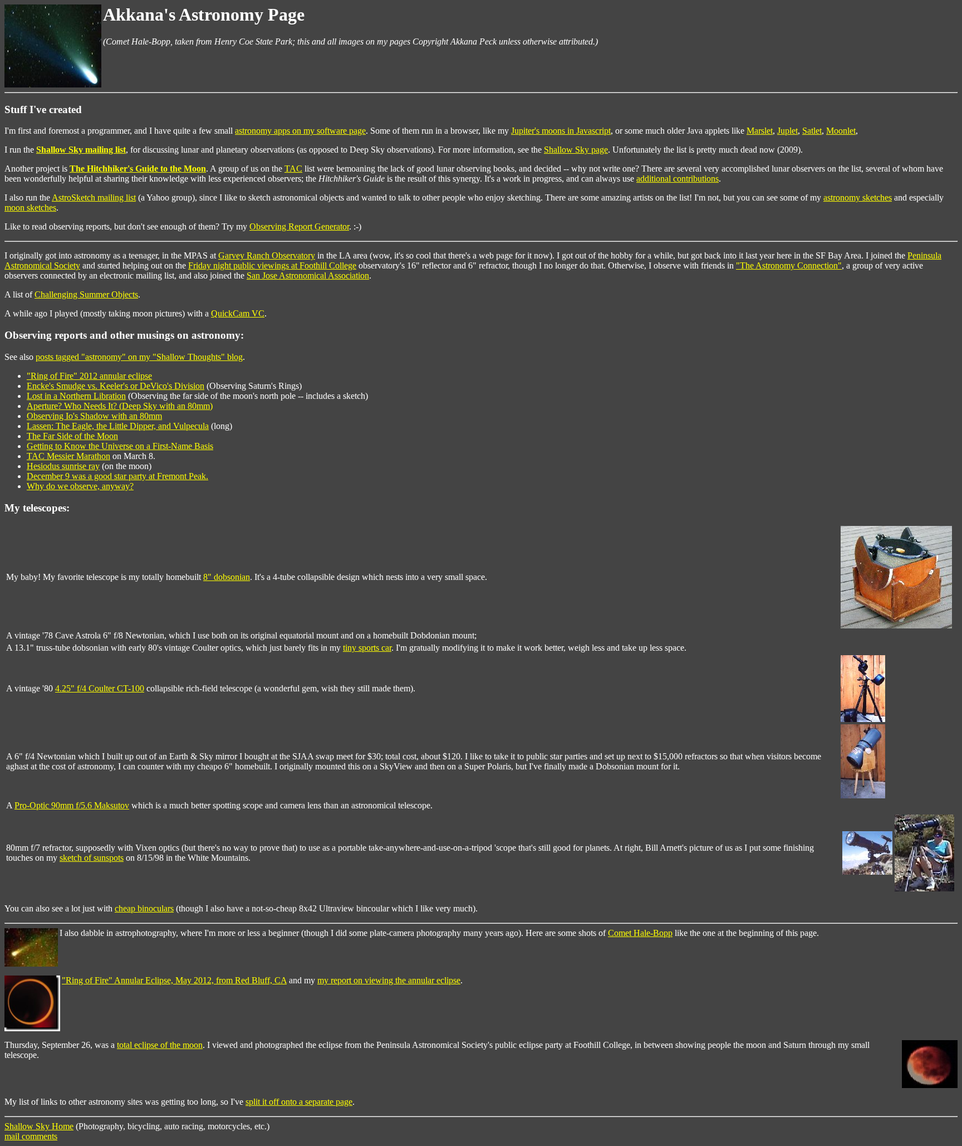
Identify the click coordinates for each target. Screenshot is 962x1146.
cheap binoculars (144, 908)
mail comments (30, 1136)
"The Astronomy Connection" (789, 265)
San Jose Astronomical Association (308, 275)
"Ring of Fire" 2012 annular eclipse (89, 376)
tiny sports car (367, 647)
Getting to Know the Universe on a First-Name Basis (120, 446)
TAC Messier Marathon (68, 456)
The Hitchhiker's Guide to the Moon (138, 168)
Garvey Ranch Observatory (266, 255)
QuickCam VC (237, 313)
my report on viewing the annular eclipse (388, 980)
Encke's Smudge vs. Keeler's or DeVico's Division (115, 386)
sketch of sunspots (92, 857)
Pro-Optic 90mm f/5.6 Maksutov (71, 805)
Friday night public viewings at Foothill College (272, 265)
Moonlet (841, 130)
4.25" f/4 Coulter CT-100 (99, 688)
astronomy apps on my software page (300, 130)
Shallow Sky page (576, 149)
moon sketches (30, 207)
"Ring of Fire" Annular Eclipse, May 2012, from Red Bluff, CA (174, 980)
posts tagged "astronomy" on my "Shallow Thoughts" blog (139, 357)
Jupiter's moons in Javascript (561, 130)
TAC (293, 168)
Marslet (760, 130)
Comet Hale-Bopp (640, 933)
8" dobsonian (226, 577)
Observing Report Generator (299, 226)
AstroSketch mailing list (94, 197)
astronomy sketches (857, 197)
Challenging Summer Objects (86, 294)
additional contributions (677, 178)
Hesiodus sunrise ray (63, 466)
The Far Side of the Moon (72, 436)
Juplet (787, 130)
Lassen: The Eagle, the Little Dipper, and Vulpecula (118, 426)
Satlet (812, 130)
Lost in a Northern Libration (76, 396)
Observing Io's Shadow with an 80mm (94, 416)
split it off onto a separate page (299, 1101)
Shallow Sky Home (38, 1126)
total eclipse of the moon (160, 1045)
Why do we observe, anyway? (80, 486)
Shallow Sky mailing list (81, 149)
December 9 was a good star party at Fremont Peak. (117, 476)
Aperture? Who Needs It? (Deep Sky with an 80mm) (120, 406)
